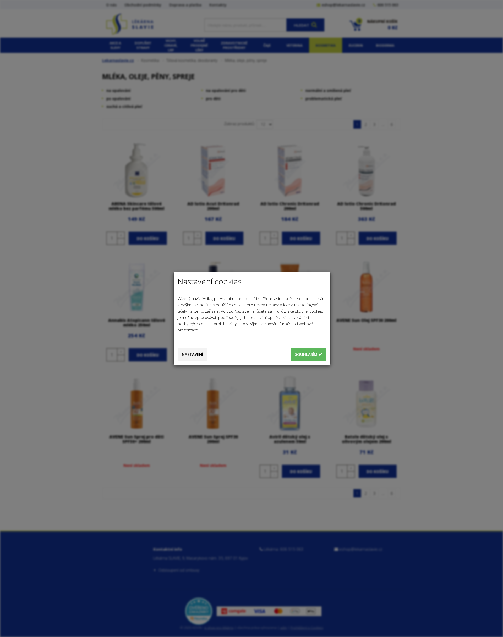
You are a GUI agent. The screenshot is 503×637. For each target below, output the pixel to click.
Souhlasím (306, 354)
